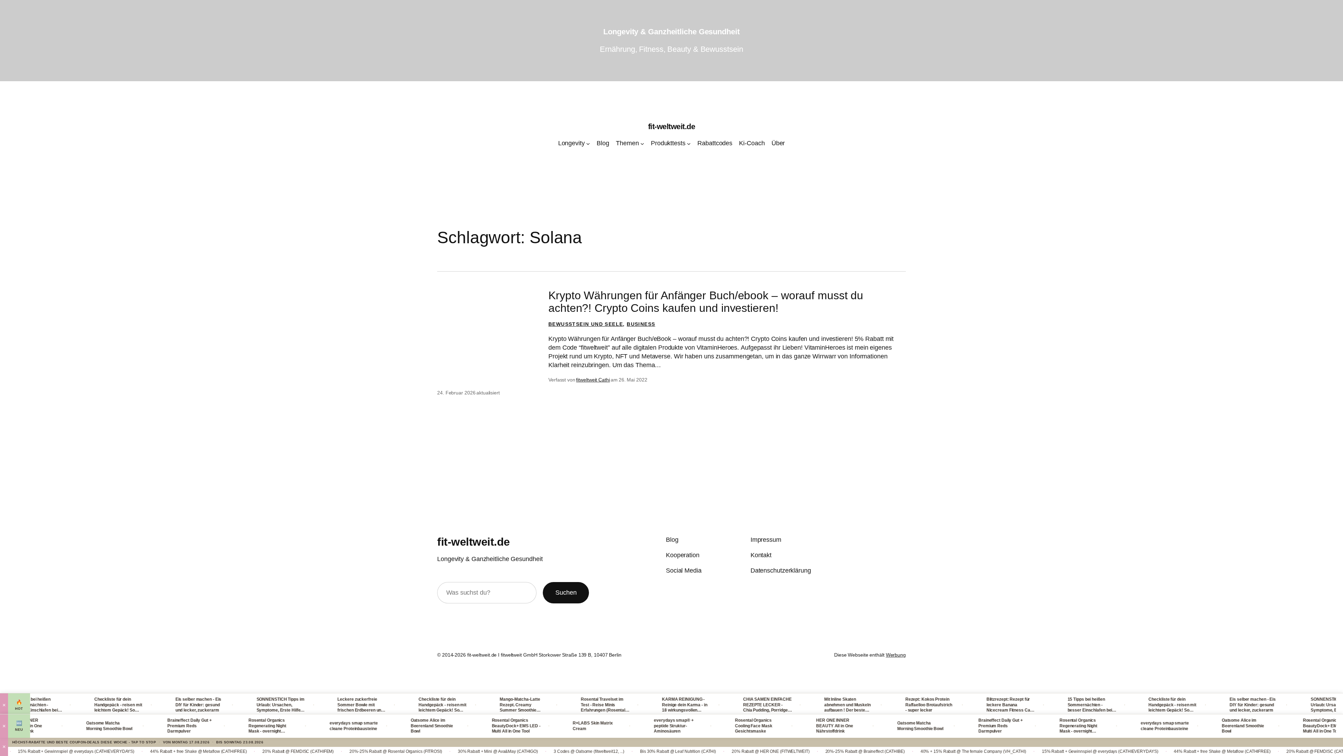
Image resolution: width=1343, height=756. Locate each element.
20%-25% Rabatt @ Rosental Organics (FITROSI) (326, 751)
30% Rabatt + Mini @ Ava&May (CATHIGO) (428, 751)
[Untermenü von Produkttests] (689, 144)
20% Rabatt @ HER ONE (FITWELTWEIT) (701, 751)
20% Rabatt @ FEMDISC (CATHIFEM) (228, 751)
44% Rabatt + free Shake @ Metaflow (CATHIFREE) (128, 751)
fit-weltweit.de (671, 126)
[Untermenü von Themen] (642, 144)
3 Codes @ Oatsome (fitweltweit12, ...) (519, 751)
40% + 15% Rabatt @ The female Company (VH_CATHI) (904, 751)
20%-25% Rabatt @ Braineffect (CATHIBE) (795, 751)
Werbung (896, 655)
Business (641, 324)
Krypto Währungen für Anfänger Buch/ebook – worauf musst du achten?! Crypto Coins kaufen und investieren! (705, 301)
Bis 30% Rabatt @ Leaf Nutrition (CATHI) (608, 751)
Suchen (565, 592)
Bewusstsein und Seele (585, 324)
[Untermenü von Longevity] (588, 144)
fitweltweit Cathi (593, 380)
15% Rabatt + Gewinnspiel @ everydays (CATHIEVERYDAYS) (1030, 751)
